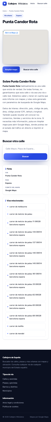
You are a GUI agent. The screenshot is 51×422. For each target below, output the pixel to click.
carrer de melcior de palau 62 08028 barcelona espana (25, 296)
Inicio (32, 3)
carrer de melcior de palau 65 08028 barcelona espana (25, 306)
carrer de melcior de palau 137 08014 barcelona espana (25, 244)
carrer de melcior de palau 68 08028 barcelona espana (25, 317)
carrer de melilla (16, 326)
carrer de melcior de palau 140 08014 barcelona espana (25, 254)
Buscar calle (42, 3)
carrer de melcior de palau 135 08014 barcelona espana (25, 233)
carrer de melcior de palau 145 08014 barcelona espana (25, 264)
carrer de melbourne (18, 207)
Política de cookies (10, 406)
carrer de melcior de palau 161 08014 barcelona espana (25, 275)
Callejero (16, 3)
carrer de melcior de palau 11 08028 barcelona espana (25, 223)
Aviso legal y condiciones (13, 403)
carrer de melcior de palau (20, 214)
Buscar (25, 156)
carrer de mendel (16, 333)
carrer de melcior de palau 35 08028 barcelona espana (25, 285)
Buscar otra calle (30, 69)
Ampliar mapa (11, 69)
